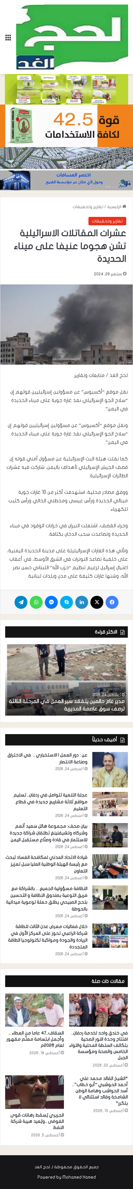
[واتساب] (36, 602)
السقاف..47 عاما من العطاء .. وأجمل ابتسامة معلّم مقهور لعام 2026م (35, 1039)
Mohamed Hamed (79, 1177)
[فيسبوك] (112, 602)
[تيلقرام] (21, 602)
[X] (96, 602)
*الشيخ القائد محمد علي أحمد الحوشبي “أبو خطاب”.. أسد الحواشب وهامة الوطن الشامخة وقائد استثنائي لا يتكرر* (100, 1091)
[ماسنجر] (51, 602)
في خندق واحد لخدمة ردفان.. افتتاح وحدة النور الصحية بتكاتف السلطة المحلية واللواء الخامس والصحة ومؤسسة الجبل (98, 1045)
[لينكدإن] (81, 602)
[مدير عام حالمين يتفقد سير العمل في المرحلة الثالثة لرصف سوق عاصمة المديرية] (66, 680)
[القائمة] (8, 39)
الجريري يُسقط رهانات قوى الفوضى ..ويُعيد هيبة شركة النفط (37, 1121)
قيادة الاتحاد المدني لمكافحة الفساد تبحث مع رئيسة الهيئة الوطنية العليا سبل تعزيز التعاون (46, 864)
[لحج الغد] (72, 37)
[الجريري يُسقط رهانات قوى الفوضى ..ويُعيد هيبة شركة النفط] (34, 1092)
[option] (66, 680)
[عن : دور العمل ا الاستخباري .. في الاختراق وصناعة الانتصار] (110, 769)
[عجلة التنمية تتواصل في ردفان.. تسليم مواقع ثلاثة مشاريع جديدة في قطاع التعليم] (110, 804)
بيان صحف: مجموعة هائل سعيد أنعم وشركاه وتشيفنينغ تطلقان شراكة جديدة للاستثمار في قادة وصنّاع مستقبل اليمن (48, 833)
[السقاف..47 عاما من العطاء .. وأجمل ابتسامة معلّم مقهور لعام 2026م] (34, 1010)
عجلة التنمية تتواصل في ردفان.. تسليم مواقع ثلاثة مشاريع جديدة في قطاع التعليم (50, 802)
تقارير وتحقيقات (88, 207)
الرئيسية (114, 207)
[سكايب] (66, 602)
